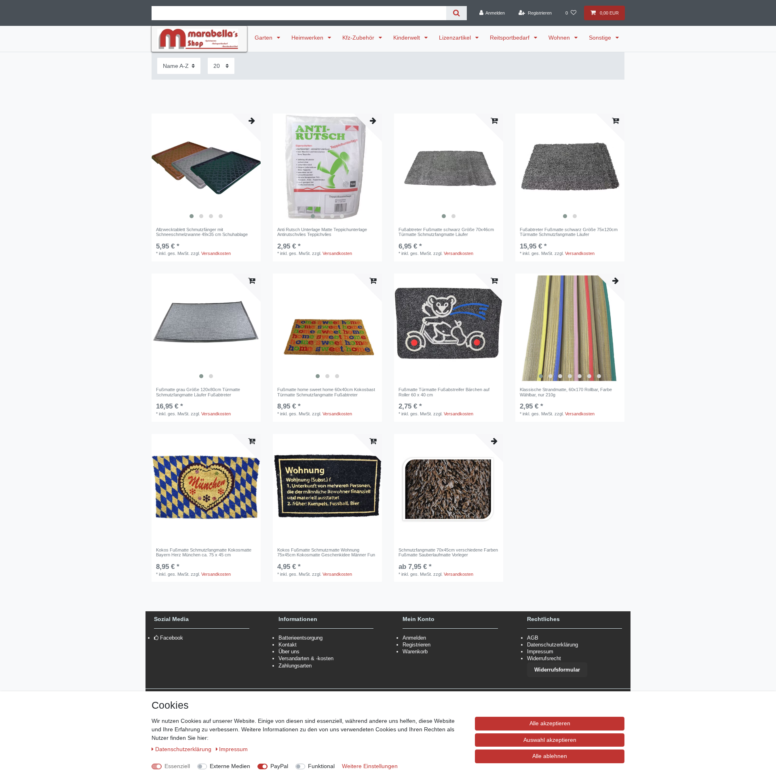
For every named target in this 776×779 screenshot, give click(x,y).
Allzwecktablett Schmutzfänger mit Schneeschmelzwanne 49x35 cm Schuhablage (202, 232)
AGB (532, 638)
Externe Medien (230, 766)
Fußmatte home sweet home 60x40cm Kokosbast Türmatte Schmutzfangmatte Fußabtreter (326, 392)
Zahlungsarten (295, 666)
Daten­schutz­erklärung (184, 749)
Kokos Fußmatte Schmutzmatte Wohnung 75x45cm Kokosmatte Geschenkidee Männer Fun (326, 552)
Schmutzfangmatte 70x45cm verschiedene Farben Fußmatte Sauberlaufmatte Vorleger (448, 552)
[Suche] (456, 13)
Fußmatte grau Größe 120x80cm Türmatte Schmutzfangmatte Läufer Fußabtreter (198, 392)
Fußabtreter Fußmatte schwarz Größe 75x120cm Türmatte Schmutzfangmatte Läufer (569, 232)
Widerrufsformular (557, 670)
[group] (206, 168)
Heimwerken (308, 37)
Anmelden (414, 638)
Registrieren (416, 645)
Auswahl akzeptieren (549, 740)
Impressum (540, 651)
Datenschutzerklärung (552, 645)
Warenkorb (415, 651)
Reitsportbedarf (510, 37)
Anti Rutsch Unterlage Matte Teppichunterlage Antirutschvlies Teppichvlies (322, 232)
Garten (264, 37)
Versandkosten (216, 253)
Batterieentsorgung (300, 638)
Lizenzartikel (455, 37)
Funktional (321, 766)
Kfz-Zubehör (359, 37)
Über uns (288, 651)
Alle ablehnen (549, 756)
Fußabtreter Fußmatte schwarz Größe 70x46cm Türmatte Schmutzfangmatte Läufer (446, 232)
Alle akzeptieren (549, 723)
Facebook (171, 638)
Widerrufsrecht (544, 658)
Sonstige (601, 37)
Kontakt (287, 645)
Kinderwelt (407, 37)
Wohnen (559, 37)
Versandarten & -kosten (305, 658)
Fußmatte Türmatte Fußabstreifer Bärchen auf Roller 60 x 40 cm (444, 392)
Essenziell (177, 766)
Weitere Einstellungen (370, 766)
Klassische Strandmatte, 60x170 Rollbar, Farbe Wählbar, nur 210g (566, 392)
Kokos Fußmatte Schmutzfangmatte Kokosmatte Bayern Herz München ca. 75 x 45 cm (203, 552)
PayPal (279, 766)
